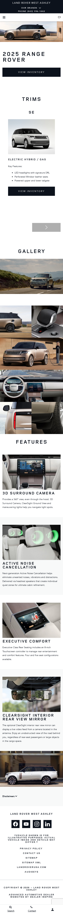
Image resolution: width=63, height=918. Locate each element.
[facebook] (15, 824)
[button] (46, 227)
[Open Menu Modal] (4, 17)
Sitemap (32, 857)
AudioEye (32, 871)
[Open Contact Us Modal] (59, 17)
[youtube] (26, 824)
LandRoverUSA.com (31, 867)
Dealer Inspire (41, 896)
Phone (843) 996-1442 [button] (31, 11)
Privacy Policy (31, 848)
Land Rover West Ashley (43, 888)
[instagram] (37, 824)
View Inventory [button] (31, 72)
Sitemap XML (31, 862)
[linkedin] (47, 824)
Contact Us (31, 853)
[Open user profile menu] (52, 909)
